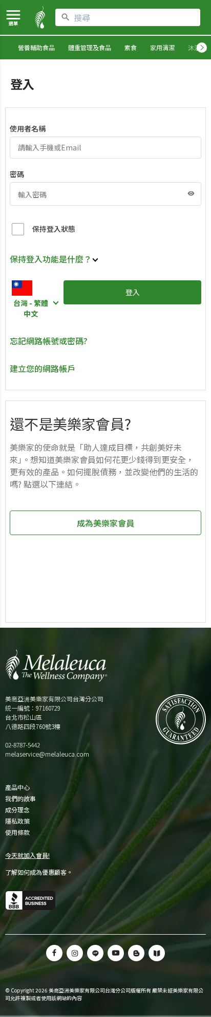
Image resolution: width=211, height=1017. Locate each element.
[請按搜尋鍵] (65, 17)
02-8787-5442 (22, 744)
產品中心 (17, 787)
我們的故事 (20, 798)
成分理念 (17, 810)
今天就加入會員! (27, 855)
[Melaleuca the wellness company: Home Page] (40, 17)
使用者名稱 (28, 128)
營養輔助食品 (36, 47)
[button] (95, 953)
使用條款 (17, 832)
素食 (130, 47)
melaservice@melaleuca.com (47, 753)
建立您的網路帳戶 (42, 368)
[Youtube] (116, 953)
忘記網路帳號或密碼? (49, 341)
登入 (132, 292)
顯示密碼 (191, 193)
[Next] (202, 47)
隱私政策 (17, 821)
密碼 (17, 174)
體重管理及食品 (89, 47)
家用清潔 (162, 47)
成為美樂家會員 (105, 523)
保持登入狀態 (53, 229)
